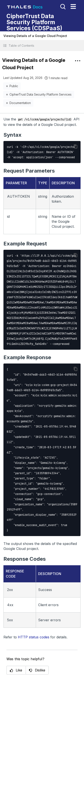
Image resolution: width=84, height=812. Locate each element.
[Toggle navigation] (73, 6)
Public (13, 86)
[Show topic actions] (77, 60)
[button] (42, 45)
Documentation (20, 103)
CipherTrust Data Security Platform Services (40, 94)
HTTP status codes (33, 637)
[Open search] (62, 6)
